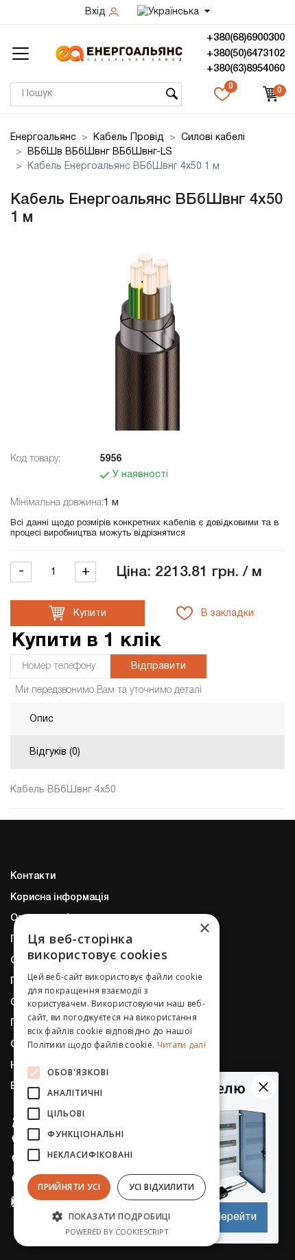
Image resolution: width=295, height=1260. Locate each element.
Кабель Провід (128, 137)
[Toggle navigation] (20, 53)
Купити (88, 612)
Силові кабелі (213, 137)
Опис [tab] (42, 719)
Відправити (158, 666)
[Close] (263, 1087)
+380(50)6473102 (245, 53)
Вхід (96, 12)
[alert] (117, 1080)
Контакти (33, 876)
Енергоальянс (43, 137)
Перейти (235, 1217)
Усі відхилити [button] (162, 1187)
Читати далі (181, 1045)
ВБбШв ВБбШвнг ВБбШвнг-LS (99, 152)
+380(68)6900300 (245, 38)
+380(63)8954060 (245, 68)
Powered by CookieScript (117, 1231)
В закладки (226, 612)
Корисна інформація (59, 897)
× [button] (204, 929)
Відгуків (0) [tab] (55, 752)
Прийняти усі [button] (69, 1187)
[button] (116, 1216)
